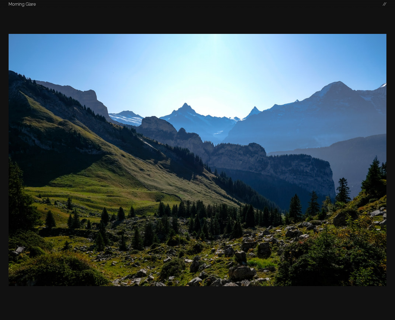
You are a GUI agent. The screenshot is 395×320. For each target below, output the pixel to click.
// (384, 4)
